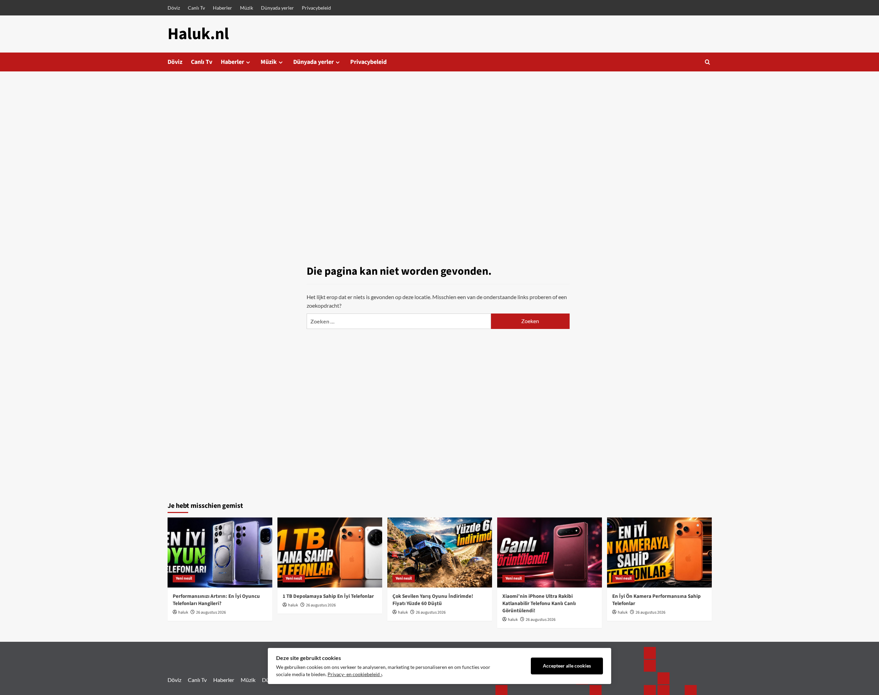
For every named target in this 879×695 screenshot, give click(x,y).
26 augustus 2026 (211, 612)
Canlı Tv (196, 8)
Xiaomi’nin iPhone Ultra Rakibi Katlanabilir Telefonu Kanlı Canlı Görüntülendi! (539, 603)
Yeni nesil (184, 578)
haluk (183, 612)
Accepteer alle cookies (567, 666)
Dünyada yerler (277, 8)
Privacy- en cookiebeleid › (355, 674)
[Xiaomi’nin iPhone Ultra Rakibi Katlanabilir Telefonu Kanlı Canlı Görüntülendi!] (549, 552)
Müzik (246, 8)
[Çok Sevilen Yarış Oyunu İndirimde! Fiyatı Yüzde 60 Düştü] (439, 552)
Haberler (222, 8)
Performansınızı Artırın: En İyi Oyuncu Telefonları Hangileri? (216, 600)
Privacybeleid (316, 8)
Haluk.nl (198, 34)
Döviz (174, 8)
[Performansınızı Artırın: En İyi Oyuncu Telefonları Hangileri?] (220, 552)
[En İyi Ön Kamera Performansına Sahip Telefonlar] (659, 552)
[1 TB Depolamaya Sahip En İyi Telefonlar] (329, 552)
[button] (707, 62)
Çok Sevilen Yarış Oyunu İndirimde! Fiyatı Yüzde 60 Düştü (432, 600)
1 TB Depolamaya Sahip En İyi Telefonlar (328, 596)
